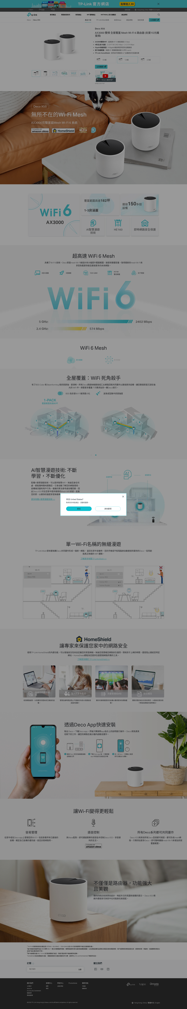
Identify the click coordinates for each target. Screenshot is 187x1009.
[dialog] (93, 504)
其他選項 (107, 509)
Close (123, 496)
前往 (79, 509)
